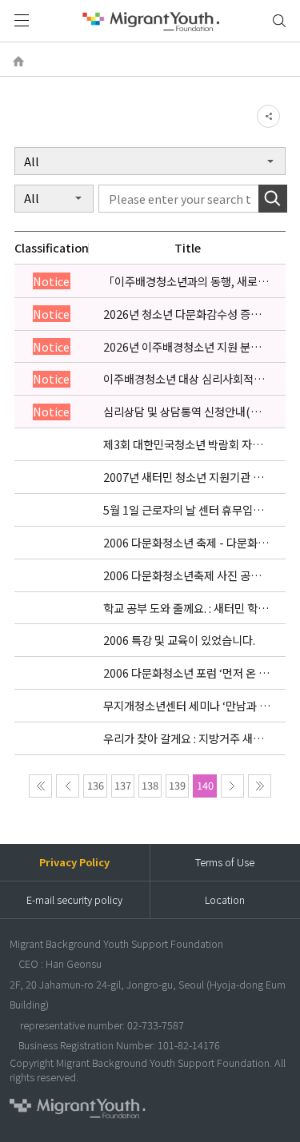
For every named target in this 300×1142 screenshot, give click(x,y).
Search (272, 199)
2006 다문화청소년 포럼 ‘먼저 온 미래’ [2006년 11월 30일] (186, 673)
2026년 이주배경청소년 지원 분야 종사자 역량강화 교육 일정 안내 (182, 347)
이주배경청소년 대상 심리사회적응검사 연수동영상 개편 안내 (183, 379)
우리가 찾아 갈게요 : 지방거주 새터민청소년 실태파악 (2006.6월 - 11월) (183, 738)
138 (150, 785)
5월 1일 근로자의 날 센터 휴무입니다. (183, 510)
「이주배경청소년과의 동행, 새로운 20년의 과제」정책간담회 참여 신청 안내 (186, 281)
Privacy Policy (74, 861)
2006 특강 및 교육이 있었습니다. (179, 640)
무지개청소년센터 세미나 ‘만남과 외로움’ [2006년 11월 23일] (186, 706)
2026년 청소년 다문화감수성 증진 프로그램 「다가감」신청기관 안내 (184, 314)
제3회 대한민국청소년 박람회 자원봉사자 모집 (182, 444)
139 (177, 785)
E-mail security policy (74, 899)
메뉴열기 (21, 20)
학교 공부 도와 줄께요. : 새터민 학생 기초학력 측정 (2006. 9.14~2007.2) (185, 608)
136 (95, 785)
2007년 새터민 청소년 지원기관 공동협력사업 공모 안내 (183, 477)
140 (205, 785)
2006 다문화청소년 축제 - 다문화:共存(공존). (187, 543)
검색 (279, 21)
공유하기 (268, 116)
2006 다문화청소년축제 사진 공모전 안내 (187, 575)
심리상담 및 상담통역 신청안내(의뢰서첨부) (187, 412)
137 (122, 785)
